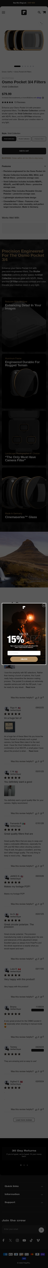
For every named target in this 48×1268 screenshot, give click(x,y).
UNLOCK (24, 659)
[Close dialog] (43, 605)
